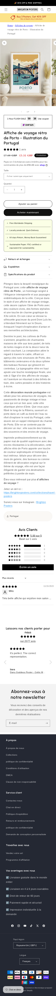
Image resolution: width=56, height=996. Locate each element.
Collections (11, 755)
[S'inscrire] (46, 723)
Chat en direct (13, 807)
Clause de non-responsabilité (21, 782)
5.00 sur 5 (36, 535)
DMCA (9, 775)
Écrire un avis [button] (28, 567)
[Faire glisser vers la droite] (34, 111)
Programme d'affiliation (18, 860)
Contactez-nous (14, 800)
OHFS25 (29, 125)
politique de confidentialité (19, 761)
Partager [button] (14, 516)
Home (10, 25)
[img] (9, 586)
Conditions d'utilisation (17, 768)
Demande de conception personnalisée (26, 834)
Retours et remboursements (20, 821)
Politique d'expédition (17, 814)
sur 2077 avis (28, 641)
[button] (6, 9)
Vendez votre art (14, 853)
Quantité (7, 184)
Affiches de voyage (24, 25)
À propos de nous (15, 748)
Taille (6, 170)
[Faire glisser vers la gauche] (21, 111)
